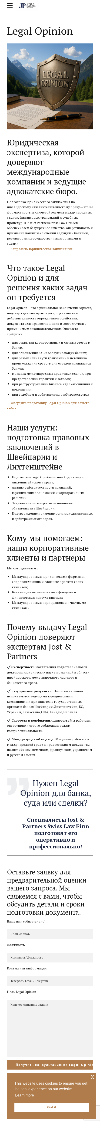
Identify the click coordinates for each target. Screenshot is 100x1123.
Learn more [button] (24, 1095)
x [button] (92, 1076)
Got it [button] (51, 1107)
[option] (50, 86)
